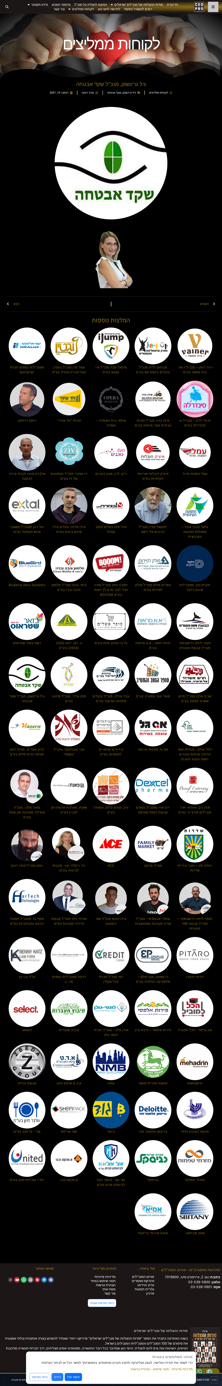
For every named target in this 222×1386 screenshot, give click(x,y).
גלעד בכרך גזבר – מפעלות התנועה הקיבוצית (195, 531)
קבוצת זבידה (27, 1083)
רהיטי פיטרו (195, 977)
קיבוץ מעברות (69, 1030)
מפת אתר (109, 1289)
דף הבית (172, 4)
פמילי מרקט (153, 865)
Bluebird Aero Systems (27, 585)
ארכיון (150, 1293)
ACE (111, 865)
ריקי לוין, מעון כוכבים (111, 474)
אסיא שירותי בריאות (153, 1233)
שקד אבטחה (114, 93)
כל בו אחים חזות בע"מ (111, 643)
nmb (111, 1083)
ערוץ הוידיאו (146, 1285)
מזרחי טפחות (195, 1180)
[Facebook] (51, 1280)
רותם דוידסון (27, 420)
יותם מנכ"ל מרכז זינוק (27, 865)
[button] (7, 7)
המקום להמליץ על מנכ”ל (90, 4)
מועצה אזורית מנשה (153, 1083)
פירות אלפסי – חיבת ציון (153, 1030)
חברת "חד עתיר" (69, 420)
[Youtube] (17, 1280)
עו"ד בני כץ (27, 977)
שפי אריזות (69, 1131)
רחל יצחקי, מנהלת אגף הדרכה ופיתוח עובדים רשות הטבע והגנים (195, 754)
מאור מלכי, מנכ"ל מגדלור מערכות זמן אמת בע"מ (27, 812)
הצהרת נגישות (106, 1285)
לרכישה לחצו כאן (109, 9)
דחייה (57, 1377)
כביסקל (153, 1180)
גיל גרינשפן (129, 93)
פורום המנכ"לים (143, 1277)
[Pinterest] (37, 1280)
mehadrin (195, 1083)
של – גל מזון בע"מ (27, 1131)
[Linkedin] (44, 1280)
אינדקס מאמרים (143, 1281)
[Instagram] (10, 1280)
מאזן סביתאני (195, 1233)
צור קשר (59, 9)
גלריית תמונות (144, 1289)
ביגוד (111, 1131)
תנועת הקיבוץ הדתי (195, 1131)
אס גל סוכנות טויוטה (153, 749)
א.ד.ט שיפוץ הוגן (69, 1083)
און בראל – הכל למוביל (195, 1030)
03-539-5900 (199, 1282)
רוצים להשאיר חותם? (138, 9)
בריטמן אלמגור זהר (153, 1131)
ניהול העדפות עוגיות (102, 1303)
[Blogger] (30, 1280)
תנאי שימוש (161, 1369)
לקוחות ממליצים (83, 9)
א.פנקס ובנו (69, 1180)
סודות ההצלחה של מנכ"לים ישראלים (138, 4)
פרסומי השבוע (61, 4)
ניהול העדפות (40, 1377)
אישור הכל (73, 1377)
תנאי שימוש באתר (103, 1281)
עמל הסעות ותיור (194, 474)
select (27, 1030)
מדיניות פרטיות (105, 1277)
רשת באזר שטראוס (27, 643)
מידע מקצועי (39, 4)
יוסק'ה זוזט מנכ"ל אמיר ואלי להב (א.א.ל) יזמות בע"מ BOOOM (111, 589)
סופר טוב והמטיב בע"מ (153, 696)
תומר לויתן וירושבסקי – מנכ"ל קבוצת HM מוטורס (195, 923)
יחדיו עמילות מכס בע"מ (27, 1180)
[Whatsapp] (24, 1280)
